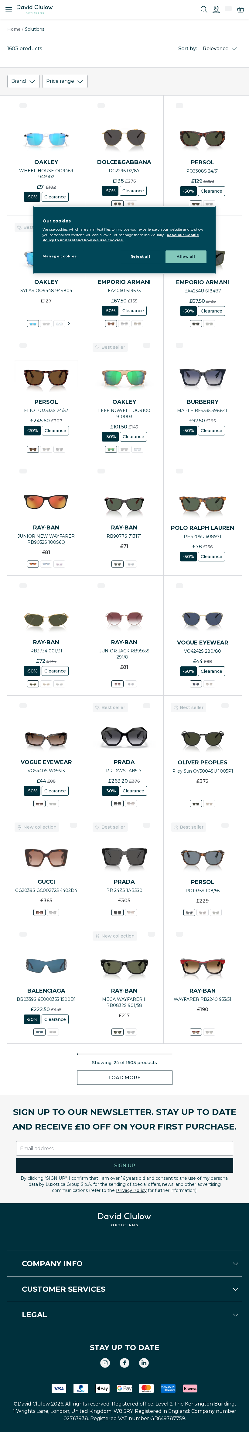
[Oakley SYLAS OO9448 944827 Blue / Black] (59, 323)
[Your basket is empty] (240, 9)
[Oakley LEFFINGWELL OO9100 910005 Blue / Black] (137, 449)
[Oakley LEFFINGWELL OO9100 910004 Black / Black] (124, 449)
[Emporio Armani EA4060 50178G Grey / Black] (124, 323)
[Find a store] (216, 9)
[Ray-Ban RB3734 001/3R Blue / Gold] (59, 683)
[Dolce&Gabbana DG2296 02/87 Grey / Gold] (117, 203)
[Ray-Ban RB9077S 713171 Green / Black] (117, 564)
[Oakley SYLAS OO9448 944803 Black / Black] (46, 323)
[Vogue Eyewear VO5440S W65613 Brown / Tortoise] (39, 803)
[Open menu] (8, 9)
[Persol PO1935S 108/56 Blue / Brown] (189, 912)
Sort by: (187, 48)
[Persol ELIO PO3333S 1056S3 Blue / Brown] (46, 449)
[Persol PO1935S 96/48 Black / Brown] (203, 912)
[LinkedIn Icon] (144, 1363)
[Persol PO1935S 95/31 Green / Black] (216, 912)
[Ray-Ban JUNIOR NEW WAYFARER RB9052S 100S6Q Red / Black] (33, 564)
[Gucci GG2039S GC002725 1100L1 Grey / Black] (53, 912)
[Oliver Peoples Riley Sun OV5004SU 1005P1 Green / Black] (196, 803)
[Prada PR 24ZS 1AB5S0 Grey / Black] (117, 912)
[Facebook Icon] (124, 1363)
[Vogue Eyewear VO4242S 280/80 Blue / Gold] (196, 683)
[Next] (68, 323)
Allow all (186, 256)
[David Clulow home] (124, 1219)
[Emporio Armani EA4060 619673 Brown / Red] (111, 323)
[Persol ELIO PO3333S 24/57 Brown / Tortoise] (33, 449)
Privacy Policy (131, 1190)
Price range (60, 81)
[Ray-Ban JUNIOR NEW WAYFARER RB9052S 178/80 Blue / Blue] (46, 564)
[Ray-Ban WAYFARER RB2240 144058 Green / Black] (209, 1032)
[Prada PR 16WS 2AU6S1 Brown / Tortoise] (131, 803)
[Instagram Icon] (105, 1363)
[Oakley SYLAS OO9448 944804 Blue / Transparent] (33, 323)
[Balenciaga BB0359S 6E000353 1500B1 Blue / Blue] (39, 1032)
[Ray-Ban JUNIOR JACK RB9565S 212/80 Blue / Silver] (131, 683)
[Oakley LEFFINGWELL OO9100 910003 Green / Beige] (111, 449)
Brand (18, 81)
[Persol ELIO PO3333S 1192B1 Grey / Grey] (59, 449)
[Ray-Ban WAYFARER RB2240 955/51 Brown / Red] (196, 1032)
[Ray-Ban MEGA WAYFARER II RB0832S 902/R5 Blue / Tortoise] (131, 1032)
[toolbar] (124, 83)
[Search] (204, 9)
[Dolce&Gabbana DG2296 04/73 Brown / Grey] (131, 203)
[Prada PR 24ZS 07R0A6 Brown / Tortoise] (131, 912)
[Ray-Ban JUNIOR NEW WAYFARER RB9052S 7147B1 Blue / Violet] (59, 564)
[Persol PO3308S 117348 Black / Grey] (209, 203)
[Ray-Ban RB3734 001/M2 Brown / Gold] (46, 683)
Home (14, 29)
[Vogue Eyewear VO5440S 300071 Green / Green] (53, 803)
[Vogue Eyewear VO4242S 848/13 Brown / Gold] (209, 683)
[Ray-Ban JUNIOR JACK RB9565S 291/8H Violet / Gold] (117, 683)
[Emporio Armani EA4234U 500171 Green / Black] (209, 323)
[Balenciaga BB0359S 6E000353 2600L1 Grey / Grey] (53, 1032)
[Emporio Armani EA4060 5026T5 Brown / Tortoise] (137, 323)
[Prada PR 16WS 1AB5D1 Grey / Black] (117, 803)
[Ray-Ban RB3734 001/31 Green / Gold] (33, 683)
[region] (124, 240)
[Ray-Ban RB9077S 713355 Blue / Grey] (131, 564)
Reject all (140, 256)
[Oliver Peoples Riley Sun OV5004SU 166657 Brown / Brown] (209, 803)
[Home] (35, 9)
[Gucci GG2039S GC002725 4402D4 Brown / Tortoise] (39, 912)
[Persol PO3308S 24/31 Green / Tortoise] (196, 203)
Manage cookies (60, 256)
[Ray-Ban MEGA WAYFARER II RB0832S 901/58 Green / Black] (117, 1032)
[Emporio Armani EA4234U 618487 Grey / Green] (196, 323)
